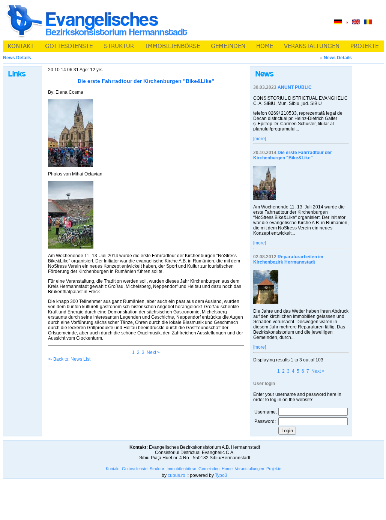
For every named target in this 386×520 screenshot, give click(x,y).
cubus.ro (176, 475)
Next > (153, 352)
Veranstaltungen (249, 468)
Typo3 (221, 475)
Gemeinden (208, 468)
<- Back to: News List (69, 359)
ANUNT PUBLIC (295, 87)
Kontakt (113, 468)
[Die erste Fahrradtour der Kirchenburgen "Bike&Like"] (264, 198)
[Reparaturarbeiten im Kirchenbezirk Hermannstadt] (265, 302)
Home (227, 468)
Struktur (157, 468)
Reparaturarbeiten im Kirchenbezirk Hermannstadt (288, 259)
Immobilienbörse (181, 468)
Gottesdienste (134, 468)
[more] (259, 138)
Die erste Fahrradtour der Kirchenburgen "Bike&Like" (292, 155)
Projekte (273, 468)
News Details (338, 57)
